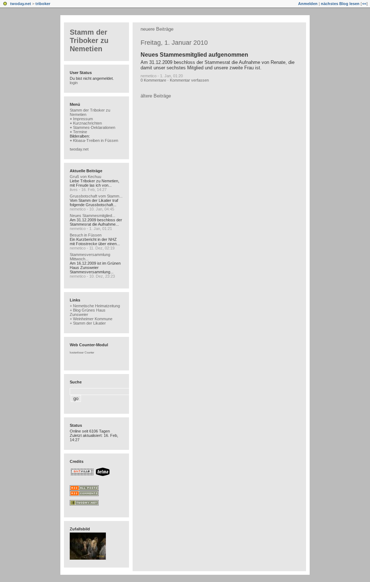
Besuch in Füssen (86, 235)
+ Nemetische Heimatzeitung (95, 306)
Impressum (83, 119)
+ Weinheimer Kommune (91, 319)
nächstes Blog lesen (340, 3)
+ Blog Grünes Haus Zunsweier (88, 312)
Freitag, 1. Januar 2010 (174, 42)
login (74, 83)
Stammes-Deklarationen (94, 127)
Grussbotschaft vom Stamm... (96, 196)
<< (364, 3)
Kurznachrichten (87, 123)
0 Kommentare (153, 80)
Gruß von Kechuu (85, 176)
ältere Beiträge (156, 96)
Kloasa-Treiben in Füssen (95, 140)
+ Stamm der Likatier (88, 323)
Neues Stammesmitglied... (92, 215)
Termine (80, 132)
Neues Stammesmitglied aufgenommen (194, 55)
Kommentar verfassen (189, 80)
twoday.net (20, 3)
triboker (42, 3)
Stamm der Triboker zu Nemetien (89, 40)
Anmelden (308, 3)
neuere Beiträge (157, 29)
